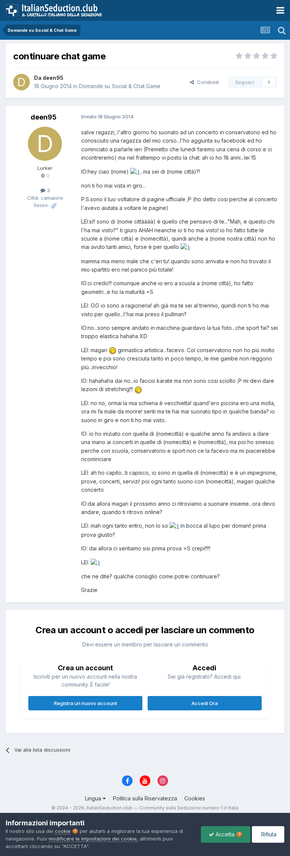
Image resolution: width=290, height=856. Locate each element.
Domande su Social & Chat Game (119, 86)
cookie (63, 831)
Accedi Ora (204, 703)
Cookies (194, 798)
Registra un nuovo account (85, 703)
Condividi (206, 82)
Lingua (94, 798)
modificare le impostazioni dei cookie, (93, 839)
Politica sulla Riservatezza (145, 798)
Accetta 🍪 (228, 834)
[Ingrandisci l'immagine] (135, 171)
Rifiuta (268, 834)
